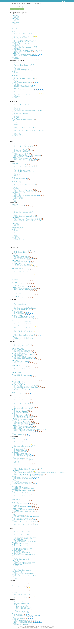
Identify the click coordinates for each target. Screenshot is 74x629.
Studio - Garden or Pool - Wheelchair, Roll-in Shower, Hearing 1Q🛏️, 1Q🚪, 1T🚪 (26, 171)
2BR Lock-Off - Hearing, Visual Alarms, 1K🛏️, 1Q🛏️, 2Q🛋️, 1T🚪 (24, 523)
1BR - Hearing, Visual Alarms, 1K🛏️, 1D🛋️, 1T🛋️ (21, 312)
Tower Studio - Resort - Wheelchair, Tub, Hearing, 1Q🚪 (23, 399)
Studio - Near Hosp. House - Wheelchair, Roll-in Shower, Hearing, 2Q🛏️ (25, 308)
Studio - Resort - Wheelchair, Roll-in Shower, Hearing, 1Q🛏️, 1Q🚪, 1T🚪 (25, 145)
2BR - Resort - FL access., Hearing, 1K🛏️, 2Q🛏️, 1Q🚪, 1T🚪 (23, 419)
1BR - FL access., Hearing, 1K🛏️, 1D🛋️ (20, 448)
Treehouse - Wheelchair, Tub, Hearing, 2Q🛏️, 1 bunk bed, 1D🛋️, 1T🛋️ (25, 478)
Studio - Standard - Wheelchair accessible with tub (22, 531)
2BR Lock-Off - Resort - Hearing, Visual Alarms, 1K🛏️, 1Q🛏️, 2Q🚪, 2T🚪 (25, 290)
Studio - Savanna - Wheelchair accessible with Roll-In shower (24, 70)
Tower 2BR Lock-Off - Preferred (18, 382)
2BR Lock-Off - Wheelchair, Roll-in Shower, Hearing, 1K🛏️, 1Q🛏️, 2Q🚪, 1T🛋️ (26, 594)
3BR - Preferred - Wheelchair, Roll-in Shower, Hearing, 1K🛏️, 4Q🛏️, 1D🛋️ (25, 483)
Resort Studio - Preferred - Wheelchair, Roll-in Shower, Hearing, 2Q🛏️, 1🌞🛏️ (26, 270)
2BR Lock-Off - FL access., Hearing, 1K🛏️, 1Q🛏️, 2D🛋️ (22, 467)
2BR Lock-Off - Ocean (16, 567)
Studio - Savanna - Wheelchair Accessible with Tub (22, 69)
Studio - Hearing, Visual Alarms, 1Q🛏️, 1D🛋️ (21, 601)
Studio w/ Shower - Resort (17, 227)
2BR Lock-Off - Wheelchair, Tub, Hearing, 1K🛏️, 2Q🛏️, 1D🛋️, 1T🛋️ (24, 331)
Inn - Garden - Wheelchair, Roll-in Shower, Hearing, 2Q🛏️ (23, 609)
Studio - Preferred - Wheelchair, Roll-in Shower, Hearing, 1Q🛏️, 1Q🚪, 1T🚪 (26, 367)
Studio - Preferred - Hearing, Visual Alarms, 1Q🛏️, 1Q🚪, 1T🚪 (24, 261)
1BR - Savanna (15, 34)
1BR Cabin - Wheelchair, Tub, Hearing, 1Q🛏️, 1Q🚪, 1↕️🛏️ (23, 252)
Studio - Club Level (16, 26)
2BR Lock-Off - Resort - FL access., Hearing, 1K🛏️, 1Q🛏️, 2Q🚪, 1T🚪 (25, 189)
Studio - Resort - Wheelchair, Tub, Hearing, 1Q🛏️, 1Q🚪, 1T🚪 (23, 146)
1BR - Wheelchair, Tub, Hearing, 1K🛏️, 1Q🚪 (21, 451)
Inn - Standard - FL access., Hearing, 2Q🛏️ (21, 605)
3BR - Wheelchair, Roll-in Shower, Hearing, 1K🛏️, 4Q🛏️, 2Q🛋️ (24, 526)
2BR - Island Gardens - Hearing (19, 561)
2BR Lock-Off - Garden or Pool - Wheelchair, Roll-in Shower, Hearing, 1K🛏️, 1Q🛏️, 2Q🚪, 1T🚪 (29, 195)
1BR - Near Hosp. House (17, 315)
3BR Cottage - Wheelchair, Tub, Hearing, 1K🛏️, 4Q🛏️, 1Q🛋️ (23, 624)
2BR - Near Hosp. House (17, 325)
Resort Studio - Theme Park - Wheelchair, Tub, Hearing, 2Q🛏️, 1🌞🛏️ (25, 274)
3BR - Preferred (15, 136)
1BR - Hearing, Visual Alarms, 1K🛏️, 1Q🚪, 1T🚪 (21, 449)
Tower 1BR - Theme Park (17, 374)
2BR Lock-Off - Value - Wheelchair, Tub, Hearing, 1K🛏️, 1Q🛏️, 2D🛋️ (24, 43)
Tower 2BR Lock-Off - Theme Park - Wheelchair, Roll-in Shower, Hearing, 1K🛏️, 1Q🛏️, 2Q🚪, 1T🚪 (29, 387)
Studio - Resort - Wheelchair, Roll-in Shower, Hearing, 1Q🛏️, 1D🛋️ (24, 64)
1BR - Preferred (15, 114)
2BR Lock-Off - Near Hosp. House (19, 332)
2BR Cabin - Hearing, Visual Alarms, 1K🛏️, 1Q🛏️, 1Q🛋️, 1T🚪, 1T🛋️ (24, 242)
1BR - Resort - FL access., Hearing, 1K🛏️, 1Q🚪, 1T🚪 (22, 410)
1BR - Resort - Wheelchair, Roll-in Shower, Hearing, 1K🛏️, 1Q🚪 (24, 150)
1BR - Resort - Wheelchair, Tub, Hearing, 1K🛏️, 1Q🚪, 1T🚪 (23, 113)
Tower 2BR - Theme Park (17, 379)
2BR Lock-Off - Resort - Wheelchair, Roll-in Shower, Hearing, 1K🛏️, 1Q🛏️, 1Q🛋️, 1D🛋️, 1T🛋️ (28, 89)
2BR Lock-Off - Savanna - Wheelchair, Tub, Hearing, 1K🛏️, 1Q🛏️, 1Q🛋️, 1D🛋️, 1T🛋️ (27, 94)
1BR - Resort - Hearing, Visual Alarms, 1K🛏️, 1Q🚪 (22, 149)
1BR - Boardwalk (15, 185)
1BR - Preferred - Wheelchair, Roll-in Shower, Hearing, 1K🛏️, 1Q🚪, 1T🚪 (25, 416)
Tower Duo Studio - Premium (18, 348)
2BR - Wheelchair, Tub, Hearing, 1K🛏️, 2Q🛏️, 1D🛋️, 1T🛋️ (23, 323)
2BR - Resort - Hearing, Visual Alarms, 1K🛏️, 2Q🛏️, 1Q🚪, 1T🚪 (24, 283)
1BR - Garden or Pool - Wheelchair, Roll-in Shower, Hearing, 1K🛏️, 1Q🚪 (25, 184)
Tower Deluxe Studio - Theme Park (19, 356)
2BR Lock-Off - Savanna (17, 49)
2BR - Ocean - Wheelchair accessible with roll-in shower (23, 558)
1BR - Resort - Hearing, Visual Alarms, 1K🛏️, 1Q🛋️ (22, 210)
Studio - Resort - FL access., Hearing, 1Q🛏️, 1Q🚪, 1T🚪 (23, 164)
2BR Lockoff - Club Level (18, 56)
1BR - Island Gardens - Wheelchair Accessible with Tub (22, 552)
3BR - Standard (15, 576)
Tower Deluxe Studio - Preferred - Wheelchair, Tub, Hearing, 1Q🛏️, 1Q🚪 (25, 354)
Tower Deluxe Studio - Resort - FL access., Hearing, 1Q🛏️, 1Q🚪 (24, 350)
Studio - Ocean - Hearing (18, 533)
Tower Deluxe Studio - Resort (18, 349)
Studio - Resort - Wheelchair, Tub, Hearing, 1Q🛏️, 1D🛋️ (23, 65)
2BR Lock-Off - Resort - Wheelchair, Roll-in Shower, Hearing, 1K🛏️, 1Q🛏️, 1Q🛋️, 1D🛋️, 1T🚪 (28, 219)
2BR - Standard (15, 555)
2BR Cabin (14, 241)
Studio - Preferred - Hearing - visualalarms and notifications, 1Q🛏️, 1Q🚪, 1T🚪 (26, 406)
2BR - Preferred (15, 122)
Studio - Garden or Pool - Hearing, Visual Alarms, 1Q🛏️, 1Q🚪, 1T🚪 (24, 170)
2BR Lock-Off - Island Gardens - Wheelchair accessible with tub (24, 573)
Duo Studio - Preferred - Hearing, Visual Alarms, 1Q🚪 (22, 492)
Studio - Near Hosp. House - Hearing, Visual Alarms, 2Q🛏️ (23, 307)
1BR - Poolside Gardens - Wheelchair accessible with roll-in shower (24, 554)
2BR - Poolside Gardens (17, 564)
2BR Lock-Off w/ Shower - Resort (19, 239)
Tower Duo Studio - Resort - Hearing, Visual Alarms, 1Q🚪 (23, 344)
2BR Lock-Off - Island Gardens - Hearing (20, 572)
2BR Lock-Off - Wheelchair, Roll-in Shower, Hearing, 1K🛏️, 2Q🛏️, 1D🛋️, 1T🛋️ (26, 330)
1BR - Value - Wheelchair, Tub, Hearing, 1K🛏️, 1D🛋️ (22, 29)
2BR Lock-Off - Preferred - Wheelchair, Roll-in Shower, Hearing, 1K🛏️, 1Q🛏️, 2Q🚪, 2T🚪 (28, 431)
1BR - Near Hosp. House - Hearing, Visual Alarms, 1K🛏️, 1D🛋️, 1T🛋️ (24, 317)
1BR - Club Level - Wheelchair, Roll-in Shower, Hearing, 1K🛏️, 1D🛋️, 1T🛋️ (25, 40)
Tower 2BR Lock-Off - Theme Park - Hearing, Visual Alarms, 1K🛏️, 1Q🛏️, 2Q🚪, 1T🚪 (27, 386)
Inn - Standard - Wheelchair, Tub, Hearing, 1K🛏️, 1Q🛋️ (22, 607)
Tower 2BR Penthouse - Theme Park (19, 390)
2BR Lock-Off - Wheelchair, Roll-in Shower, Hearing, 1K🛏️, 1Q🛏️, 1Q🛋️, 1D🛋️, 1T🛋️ (27, 621)
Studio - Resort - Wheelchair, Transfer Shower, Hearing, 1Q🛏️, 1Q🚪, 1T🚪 (25, 166)
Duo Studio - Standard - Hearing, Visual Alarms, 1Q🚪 (22, 487)
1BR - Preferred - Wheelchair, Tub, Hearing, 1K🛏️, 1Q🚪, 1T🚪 (23, 417)
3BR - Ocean (14, 578)
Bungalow (14, 392)
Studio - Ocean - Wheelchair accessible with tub (21, 534)
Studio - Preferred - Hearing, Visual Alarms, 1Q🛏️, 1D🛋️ (23, 444)
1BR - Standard (15, 544)
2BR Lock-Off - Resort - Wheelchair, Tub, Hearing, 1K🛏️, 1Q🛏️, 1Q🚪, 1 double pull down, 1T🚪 (29, 130)
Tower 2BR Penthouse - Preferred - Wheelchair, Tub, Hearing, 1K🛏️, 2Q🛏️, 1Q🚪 (26, 389)
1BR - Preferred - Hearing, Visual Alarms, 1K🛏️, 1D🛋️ (22, 454)
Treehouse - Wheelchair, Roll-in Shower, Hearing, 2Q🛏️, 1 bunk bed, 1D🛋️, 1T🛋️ (26, 477)
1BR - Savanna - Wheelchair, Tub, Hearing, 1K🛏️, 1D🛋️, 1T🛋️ (23, 37)
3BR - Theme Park (16, 139)
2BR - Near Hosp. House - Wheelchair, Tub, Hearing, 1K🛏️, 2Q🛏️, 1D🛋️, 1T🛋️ (26, 327)
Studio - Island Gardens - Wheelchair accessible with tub (23, 538)
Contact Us (24, 1)
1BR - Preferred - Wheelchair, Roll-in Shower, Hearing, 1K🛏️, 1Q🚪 (24, 455)
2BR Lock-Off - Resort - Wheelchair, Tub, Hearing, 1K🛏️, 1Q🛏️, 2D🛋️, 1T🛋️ (26, 47)
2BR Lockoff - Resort (17, 48)
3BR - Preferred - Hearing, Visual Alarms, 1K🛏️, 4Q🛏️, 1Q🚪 (23, 297)
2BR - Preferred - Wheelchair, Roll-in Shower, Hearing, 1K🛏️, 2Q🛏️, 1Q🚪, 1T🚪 (26, 423)
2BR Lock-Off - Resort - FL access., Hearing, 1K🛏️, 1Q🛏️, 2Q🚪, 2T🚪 (25, 426)
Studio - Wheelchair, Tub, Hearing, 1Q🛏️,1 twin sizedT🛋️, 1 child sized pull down (26, 516)
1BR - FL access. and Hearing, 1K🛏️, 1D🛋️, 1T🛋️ (21, 311)
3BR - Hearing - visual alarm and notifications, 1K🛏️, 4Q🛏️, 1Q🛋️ (24, 596)
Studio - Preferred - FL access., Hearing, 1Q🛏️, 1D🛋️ (22, 443)
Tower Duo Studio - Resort (17, 342)
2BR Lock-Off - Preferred (17, 131)
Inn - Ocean (14, 610)
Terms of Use (35, 628)
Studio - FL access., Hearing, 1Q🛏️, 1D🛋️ (20, 439)
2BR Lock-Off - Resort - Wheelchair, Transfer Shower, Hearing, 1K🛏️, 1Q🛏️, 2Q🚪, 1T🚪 (28, 220)
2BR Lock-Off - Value (16, 42)
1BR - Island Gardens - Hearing (19, 551)
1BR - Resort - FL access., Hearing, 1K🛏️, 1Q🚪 (21, 148)
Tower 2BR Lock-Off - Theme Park (19, 384)
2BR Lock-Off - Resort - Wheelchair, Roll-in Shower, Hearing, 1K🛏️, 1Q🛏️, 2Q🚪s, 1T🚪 (27, 159)
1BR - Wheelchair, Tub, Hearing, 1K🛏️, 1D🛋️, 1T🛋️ (22, 314)
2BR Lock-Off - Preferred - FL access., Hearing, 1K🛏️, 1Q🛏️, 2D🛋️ (24, 471)
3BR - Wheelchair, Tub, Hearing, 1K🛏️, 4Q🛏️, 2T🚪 (22, 597)
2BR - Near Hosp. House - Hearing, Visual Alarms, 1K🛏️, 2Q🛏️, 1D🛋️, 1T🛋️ (26, 326)
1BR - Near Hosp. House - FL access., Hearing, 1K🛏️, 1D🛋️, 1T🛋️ (24, 316)
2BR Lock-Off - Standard (17, 565)
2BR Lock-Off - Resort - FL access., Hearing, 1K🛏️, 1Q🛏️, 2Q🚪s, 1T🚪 (25, 158)
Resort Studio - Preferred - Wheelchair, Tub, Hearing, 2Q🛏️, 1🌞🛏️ (24, 271)
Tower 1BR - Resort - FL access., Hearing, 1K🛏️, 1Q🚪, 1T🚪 (23, 370)
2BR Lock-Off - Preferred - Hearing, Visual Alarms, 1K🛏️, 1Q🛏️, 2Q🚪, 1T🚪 (26, 509)
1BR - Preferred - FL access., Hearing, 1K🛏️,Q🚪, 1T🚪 (22, 414)
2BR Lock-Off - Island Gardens (18, 571)
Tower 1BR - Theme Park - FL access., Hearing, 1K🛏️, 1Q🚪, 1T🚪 (24, 375)
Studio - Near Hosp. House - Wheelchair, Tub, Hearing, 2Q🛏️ (23, 309)
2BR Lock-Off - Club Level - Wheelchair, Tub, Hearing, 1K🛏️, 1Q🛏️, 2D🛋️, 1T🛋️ (26, 55)
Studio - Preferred (16, 105)
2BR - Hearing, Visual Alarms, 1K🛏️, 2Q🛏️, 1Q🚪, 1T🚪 (22, 458)
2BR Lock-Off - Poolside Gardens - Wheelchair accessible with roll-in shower (26, 575)
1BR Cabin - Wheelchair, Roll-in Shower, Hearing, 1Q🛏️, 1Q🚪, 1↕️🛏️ (25, 251)
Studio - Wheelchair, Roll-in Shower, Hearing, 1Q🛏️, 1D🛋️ (23, 441)
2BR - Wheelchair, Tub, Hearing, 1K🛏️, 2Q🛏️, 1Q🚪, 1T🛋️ (23, 590)
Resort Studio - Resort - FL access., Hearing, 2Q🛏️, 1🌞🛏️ (23, 264)
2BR (13, 320)
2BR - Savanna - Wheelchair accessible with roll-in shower (23, 86)
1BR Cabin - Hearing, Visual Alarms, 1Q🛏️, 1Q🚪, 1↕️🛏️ (23, 250)
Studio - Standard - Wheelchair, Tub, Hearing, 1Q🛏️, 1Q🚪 (23, 495)
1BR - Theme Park (15, 118)
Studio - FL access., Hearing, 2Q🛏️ (19, 302)
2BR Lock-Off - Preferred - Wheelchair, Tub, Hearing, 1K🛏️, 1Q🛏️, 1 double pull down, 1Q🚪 (28, 475)
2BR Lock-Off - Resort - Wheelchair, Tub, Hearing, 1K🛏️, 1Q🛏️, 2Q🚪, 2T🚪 (26, 291)
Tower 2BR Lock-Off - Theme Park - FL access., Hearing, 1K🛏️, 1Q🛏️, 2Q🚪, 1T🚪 (27, 385)
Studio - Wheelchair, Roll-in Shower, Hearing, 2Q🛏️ (22, 303)
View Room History (17, 9)
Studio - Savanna (15, 22)
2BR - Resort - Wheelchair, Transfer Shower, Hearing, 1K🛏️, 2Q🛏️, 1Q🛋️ (25, 216)
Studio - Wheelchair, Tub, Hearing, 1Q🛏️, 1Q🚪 (21, 583)
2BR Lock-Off (15, 328)
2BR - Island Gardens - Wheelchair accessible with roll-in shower (24, 562)
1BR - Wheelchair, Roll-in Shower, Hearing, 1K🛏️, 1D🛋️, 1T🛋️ (23, 313)
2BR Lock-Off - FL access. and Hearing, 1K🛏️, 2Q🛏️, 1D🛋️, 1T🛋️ (24, 329)
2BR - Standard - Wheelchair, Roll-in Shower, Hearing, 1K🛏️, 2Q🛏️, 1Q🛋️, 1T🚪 (26, 521)
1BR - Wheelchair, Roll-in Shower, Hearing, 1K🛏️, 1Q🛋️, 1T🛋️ (23, 616)
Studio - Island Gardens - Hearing (19, 536)
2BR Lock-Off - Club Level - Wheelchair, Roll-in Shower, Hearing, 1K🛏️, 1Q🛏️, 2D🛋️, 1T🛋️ (28, 54)
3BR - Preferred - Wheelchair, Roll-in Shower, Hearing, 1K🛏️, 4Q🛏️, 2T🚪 (25, 511)
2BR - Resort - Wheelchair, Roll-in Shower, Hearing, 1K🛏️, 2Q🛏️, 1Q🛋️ (25, 214)
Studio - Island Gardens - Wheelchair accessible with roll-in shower (25, 537)
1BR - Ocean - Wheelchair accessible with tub (21, 549)
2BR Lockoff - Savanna (18, 52)
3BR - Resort (14, 97)
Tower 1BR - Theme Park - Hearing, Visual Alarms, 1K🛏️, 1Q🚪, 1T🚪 (25, 376)
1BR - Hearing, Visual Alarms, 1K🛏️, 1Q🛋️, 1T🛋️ (21, 614)
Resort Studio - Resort (16, 263)
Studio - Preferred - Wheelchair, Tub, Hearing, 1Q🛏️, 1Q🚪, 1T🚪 (24, 262)
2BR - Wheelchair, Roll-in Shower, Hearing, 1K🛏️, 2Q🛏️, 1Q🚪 (23, 459)
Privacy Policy (39, 628)
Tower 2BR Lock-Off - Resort (18, 381)
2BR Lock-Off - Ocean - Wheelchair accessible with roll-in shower (24, 569)
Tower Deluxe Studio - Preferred (18, 353)
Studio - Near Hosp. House (17, 305)
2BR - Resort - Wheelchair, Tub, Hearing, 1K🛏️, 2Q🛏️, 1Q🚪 (23, 156)
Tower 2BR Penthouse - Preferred (19, 388)
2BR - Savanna (15, 83)
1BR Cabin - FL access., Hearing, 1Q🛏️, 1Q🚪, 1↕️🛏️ (22, 249)
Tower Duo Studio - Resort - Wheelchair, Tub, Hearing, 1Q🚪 (23, 345)
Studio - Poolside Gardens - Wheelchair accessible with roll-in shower (25, 541)
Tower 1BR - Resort (16, 369)
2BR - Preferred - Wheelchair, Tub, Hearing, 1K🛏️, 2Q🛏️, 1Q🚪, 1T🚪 (25, 424)
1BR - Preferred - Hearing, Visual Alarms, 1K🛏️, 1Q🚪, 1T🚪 (23, 415)
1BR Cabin (14, 248)
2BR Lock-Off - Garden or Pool (18, 192)
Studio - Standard (15, 493)
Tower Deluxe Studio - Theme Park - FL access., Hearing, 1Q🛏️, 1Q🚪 (25, 357)
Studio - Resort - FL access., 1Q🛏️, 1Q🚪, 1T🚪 (21, 205)
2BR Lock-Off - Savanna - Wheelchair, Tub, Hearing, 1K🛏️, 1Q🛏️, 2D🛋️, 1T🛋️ (26, 51)
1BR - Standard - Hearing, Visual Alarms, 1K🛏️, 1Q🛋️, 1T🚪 (23, 518)
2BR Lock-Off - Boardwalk (17, 196)
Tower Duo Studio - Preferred (18, 346)
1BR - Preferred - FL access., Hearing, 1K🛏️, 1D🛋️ (22, 453)
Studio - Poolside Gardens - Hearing (20, 540)
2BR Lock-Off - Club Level (17, 53)
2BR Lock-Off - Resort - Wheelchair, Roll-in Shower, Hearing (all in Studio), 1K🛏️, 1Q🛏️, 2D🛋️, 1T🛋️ (29, 46)
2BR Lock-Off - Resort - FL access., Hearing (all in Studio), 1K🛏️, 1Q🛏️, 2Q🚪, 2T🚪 (27, 288)
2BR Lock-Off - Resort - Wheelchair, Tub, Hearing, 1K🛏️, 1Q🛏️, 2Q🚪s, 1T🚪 (26, 160)
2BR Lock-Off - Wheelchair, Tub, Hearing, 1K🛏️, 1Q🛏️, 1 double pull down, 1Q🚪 (26, 469)
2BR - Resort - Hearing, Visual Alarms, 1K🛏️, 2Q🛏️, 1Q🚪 (23, 154)
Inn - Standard (15, 604)
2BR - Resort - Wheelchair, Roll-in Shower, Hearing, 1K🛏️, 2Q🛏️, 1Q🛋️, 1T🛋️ (26, 82)
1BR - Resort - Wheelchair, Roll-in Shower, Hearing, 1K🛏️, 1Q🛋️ (24, 211)
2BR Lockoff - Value (17, 44)
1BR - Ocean (14, 546)
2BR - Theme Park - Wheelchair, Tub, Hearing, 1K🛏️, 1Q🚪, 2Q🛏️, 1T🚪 (25, 127)
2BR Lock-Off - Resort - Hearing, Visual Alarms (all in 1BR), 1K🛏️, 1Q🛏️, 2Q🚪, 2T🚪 (27, 289)
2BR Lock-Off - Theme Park (17, 135)
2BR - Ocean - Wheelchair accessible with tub (21, 559)
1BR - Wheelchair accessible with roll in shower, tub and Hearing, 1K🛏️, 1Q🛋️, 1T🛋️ (27, 615)
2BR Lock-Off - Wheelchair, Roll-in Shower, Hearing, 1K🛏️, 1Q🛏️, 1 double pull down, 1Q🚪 (28, 468)
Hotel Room (14, 542)
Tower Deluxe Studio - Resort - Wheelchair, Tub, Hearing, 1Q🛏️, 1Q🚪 (25, 352)
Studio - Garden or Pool (17, 168)
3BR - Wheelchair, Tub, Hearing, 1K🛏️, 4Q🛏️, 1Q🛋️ (22, 435)
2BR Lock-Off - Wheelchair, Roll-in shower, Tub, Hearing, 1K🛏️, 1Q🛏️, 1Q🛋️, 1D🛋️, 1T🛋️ (28, 622)
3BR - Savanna (15, 57)
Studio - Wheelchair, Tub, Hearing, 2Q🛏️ (20, 304)
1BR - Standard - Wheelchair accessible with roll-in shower (23, 545)
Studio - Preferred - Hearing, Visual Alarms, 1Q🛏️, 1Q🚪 (23, 500)
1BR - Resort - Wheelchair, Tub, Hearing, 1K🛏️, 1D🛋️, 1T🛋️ (23, 33)
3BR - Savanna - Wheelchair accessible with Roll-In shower (23, 99)
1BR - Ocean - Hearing (17, 547)
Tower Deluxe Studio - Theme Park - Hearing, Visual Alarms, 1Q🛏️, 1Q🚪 (25, 358)
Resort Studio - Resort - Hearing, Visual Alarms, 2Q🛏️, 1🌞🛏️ (24, 265)
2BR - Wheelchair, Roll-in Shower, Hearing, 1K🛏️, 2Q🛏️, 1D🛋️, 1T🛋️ (24, 322)
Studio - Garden (15, 497)
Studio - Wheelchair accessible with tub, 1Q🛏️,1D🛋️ (22, 440)
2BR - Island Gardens (16, 560)
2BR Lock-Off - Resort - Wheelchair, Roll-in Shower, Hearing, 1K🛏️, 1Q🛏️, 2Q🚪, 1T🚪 (27, 191)
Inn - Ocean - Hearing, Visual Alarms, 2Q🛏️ (21, 611)
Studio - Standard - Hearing (18, 530)
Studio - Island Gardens (17, 535)
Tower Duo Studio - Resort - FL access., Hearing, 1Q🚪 (22, 343)
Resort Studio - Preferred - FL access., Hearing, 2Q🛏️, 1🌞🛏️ (23, 269)
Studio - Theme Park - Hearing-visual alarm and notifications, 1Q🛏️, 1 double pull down (28, 110)
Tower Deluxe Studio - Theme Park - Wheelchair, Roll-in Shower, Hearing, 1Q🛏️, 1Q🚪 (27, 359)
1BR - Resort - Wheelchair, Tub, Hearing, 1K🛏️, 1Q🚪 (22, 151)
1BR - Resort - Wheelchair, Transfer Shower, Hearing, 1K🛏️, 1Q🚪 (24, 212)
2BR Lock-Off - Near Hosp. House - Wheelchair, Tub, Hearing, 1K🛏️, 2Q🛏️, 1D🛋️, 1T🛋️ (27, 335)
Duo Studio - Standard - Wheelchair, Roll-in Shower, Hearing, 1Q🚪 (24, 488)
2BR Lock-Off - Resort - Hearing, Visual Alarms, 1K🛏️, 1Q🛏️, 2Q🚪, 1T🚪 (25, 190)
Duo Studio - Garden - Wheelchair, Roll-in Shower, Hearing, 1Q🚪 (24, 490)
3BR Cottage (14, 623)
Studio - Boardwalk (16, 172)
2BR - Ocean (14, 557)
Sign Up (16, 1)
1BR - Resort (14, 31)
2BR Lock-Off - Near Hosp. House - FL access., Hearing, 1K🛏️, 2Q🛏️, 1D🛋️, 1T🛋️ (26, 334)
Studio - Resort (15, 18)
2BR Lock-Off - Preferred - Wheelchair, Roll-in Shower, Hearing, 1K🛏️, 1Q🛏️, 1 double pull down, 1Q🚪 (30, 474)
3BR (13, 199)
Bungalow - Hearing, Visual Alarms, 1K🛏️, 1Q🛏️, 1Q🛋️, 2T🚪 (23, 393)
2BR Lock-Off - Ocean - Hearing (19, 568)
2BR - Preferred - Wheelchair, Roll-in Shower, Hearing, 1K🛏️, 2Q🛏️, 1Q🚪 (25, 463)
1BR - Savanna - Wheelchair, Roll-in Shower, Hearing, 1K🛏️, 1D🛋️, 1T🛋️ (25, 36)
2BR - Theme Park (16, 125)
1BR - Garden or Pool (16, 181)
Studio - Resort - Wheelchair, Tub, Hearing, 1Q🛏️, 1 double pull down (25, 104)
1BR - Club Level (15, 38)
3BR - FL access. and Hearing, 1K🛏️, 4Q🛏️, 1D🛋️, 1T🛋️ (22, 337)
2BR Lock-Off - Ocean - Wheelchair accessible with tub (23, 570)
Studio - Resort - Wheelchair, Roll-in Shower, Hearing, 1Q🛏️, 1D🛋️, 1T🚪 (25, 206)
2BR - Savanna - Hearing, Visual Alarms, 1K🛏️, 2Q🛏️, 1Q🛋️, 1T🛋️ (24, 85)
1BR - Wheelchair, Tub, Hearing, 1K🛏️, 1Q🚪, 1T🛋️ (22, 587)
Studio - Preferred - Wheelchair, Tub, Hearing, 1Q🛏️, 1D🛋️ (23, 446)
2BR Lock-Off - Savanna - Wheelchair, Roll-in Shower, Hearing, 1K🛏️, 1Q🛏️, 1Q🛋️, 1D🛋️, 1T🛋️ (29, 93)
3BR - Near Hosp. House (17, 339)
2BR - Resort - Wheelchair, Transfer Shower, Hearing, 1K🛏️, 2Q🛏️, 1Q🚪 (25, 215)
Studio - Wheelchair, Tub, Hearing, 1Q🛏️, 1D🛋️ (21, 603)
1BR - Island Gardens (16, 550)
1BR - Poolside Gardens (17, 553)
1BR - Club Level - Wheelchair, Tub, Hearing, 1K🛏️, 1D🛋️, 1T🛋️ (24, 41)
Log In (19, 1)
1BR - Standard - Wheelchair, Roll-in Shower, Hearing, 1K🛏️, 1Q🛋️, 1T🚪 (25, 519)
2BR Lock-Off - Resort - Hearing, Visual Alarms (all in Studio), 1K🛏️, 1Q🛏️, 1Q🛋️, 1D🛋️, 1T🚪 (28, 218)
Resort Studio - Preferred (17, 268)
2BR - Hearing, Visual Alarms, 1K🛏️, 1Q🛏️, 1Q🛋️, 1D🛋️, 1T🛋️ (23, 618)
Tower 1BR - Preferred (16, 372)
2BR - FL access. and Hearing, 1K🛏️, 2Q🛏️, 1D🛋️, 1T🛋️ (22, 321)
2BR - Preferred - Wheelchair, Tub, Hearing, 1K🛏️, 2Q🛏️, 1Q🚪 (24, 464)
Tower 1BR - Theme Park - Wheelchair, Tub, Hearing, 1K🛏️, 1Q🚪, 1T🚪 (25, 377)
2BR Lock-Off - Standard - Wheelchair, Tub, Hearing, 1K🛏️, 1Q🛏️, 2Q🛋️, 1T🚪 (26, 524)
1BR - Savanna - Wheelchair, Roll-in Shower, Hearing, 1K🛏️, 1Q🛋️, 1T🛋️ (25, 78)
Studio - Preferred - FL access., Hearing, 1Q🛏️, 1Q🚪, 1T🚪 (23, 366)
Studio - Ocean (15, 532)
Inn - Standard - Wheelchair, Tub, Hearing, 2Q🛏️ (22, 608)
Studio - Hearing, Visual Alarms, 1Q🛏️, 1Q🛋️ (21, 515)
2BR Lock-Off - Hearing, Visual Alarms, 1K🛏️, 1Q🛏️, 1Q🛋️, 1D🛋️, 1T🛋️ (25, 620)
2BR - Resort (14, 79)
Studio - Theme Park (16, 109)
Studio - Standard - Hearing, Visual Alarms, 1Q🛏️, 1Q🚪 (23, 494)
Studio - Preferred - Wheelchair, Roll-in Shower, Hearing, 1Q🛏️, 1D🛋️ (25, 445)
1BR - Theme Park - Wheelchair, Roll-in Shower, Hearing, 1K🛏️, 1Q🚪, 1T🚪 (26, 119)
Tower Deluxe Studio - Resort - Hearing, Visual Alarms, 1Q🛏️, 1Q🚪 (24, 351)
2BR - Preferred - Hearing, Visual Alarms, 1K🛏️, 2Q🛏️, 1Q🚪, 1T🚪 (24, 286)
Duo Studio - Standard (16, 486)
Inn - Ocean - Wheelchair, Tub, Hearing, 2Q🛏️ (21, 612)
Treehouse (14, 476)
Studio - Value (15, 15)
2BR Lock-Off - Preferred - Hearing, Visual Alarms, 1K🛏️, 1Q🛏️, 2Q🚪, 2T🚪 (26, 430)
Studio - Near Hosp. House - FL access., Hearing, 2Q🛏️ (22, 306)
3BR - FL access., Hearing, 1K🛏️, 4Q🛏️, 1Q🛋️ (21, 434)
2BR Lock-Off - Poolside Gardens (19, 574)
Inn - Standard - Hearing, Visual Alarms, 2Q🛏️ (21, 606)
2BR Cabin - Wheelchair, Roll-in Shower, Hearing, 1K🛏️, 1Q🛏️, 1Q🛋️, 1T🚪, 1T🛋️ (26, 243)
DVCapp (11, 1)
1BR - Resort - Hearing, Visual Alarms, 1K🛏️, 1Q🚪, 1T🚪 (23, 411)
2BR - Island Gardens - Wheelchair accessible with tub (22, 563)
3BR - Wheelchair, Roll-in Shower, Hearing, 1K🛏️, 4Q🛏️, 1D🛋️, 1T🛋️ (24, 338)
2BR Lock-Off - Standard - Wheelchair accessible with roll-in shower (25, 566)
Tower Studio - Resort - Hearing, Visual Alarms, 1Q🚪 (22, 398)
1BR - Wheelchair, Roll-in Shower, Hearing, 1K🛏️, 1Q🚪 (22, 450)
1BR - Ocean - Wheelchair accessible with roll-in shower (23, 548)
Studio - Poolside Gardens (17, 539)
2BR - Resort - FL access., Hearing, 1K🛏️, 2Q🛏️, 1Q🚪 (22, 153)
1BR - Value (14, 28)
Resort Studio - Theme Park (18, 273)
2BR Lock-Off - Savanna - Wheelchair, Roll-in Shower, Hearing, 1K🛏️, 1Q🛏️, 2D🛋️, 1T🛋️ (28, 50)
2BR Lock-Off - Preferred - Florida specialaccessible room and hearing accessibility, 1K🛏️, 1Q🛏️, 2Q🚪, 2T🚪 (31, 429)
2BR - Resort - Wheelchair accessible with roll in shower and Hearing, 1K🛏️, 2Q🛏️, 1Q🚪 (28, 155)
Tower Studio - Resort (16, 397)
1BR (13, 310)
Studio (13, 301)
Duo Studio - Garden (16, 489)
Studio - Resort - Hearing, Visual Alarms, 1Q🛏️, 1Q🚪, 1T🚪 (23, 144)
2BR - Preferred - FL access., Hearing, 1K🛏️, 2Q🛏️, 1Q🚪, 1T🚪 (24, 421)
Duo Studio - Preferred (16, 491)
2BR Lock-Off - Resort (16, 45)
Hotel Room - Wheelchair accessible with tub (21, 543)
